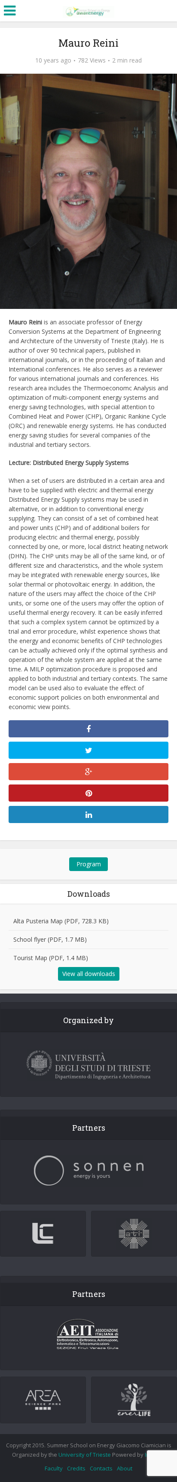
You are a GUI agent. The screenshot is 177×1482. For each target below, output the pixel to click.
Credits (76, 1468)
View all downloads (88, 974)
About (124, 1468)
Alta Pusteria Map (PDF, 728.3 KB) (61, 921)
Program (88, 864)
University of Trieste (84, 1454)
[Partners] (88, 1171)
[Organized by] (88, 1065)
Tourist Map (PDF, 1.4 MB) (50, 958)
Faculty (54, 1468)
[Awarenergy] (88, 10)
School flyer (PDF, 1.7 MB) (50, 939)
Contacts (101, 1468)
